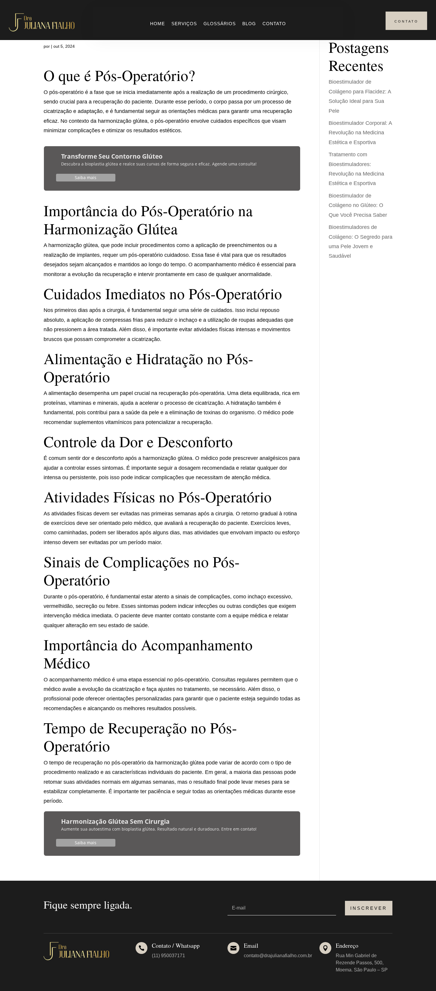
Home (157, 24)
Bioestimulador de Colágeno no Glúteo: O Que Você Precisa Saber (358, 205)
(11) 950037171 (168, 955)
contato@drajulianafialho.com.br (278, 955)
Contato (274, 24)
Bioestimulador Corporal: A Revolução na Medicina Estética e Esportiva (360, 132)
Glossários (219, 24)
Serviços (184, 24)
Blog (249, 24)
